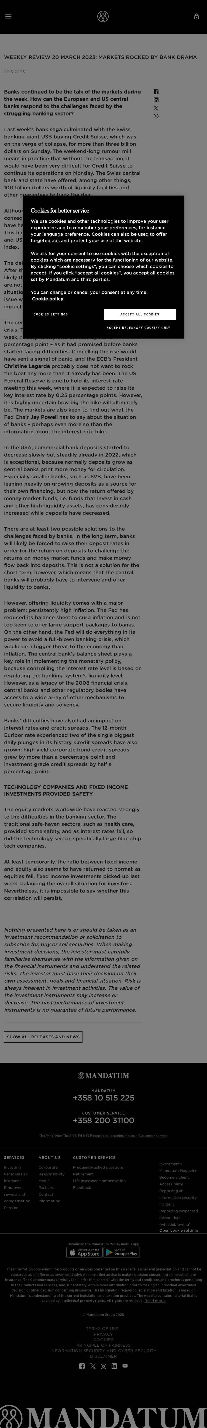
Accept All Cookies (140, 314)
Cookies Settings (51, 314)
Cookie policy (47, 298)
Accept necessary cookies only (138, 328)
